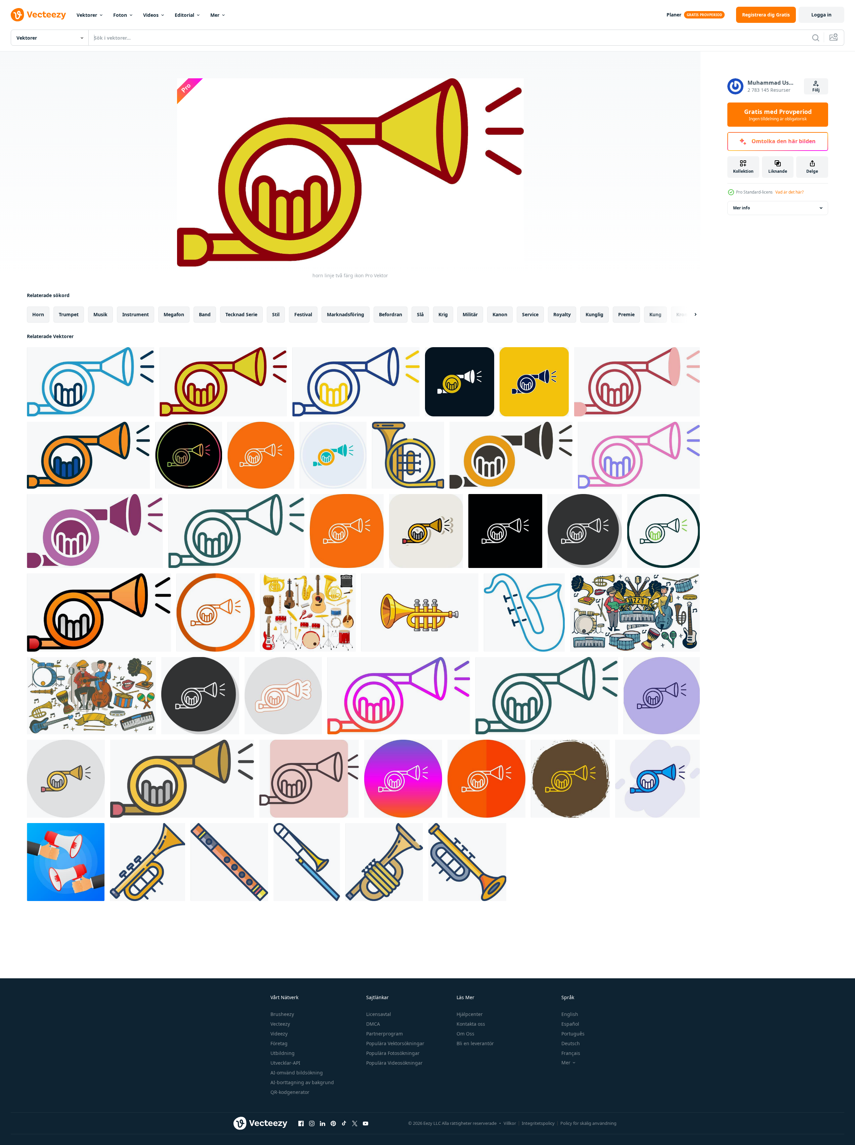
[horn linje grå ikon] (200, 695)
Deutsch (570, 1043)
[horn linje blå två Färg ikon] (90, 381)
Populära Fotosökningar (393, 1053)
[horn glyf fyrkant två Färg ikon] (534, 381)
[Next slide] (689, 314)
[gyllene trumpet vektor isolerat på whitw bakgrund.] (419, 612)
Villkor (510, 1123)
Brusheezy (282, 1014)
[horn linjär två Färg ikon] (639, 455)
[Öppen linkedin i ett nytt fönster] (322, 1123)
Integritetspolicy (538, 1123)
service (530, 314)
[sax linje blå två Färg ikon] (524, 612)
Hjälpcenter (470, 1014)
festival (303, 314)
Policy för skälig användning (588, 1123)
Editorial (184, 15)
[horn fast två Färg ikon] (637, 381)
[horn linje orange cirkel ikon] (215, 612)
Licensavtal (378, 1014)
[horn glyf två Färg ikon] (511, 455)
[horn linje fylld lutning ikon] (99, 612)
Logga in (821, 14)
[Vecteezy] (38, 15)
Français (570, 1053)
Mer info (741, 208)
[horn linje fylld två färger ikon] (88, 455)
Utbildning (282, 1053)
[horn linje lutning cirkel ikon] (403, 779)
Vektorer (87, 15)
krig (443, 314)
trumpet (69, 314)
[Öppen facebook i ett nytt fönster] (301, 1123)
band (205, 314)
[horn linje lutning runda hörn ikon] (236, 531)
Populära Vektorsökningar (395, 1043)
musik (100, 314)
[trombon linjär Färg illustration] (306, 862)
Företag (279, 1043)
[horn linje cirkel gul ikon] (570, 779)
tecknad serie (241, 314)
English (569, 1014)
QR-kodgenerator (289, 1092)
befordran (390, 314)
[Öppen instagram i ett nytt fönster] (311, 1123)
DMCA (373, 1024)
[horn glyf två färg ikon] (459, 381)
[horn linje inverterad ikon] (505, 531)
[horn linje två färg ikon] (223, 381)
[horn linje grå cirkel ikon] (585, 531)
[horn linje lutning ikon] (398, 695)
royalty (562, 314)
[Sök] (816, 38)
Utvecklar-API (285, 1063)
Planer (674, 14)
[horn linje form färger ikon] (309, 779)
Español (570, 1024)
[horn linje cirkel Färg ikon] (260, 455)
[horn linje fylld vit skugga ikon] (426, 531)
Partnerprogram (384, 1033)
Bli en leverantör (475, 1043)
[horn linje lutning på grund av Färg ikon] (188, 455)
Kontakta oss (471, 1024)
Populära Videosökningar (394, 1063)
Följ (816, 90)
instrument (135, 314)
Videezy (279, 1033)
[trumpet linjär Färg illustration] (147, 862)
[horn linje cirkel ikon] (663, 531)
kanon (500, 314)
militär (470, 314)
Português (573, 1033)
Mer (214, 15)
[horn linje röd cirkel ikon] (486, 779)
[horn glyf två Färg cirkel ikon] (333, 455)
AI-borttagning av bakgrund (302, 1082)
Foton (120, 15)
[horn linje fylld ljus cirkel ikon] (66, 779)
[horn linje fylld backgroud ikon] (657, 779)
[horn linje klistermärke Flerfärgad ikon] (283, 695)
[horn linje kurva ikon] (347, 531)
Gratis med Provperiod (778, 115)
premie (626, 314)
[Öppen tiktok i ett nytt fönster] (344, 1123)
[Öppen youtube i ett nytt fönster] (365, 1123)
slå (420, 314)
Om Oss (465, 1033)
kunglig (594, 314)
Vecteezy (280, 1024)
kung (655, 314)
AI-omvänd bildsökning (296, 1072)
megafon (174, 314)
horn (38, 314)
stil (276, 314)
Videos (151, 15)
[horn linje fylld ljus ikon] (182, 779)
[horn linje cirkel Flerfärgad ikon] (662, 695)
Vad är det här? (789, 192)
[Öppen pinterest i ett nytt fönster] (333, 1123)
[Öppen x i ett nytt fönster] (354, 1123)
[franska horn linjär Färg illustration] (408, 455)
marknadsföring (345, 314)
